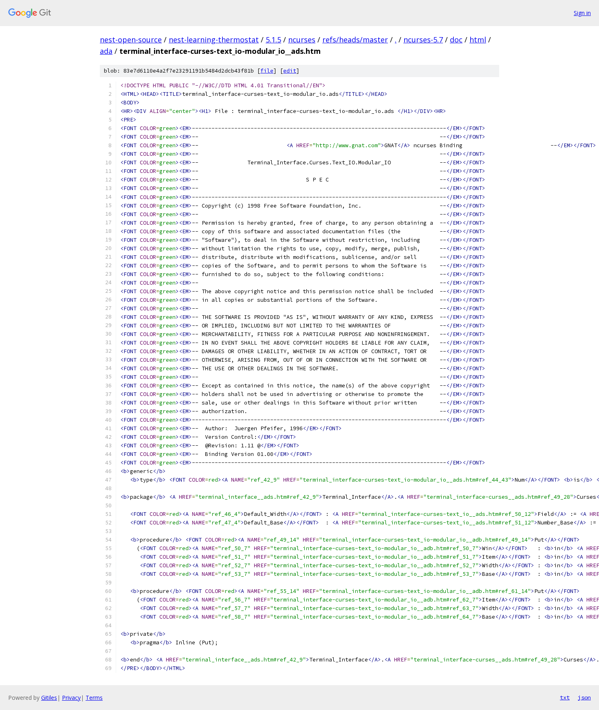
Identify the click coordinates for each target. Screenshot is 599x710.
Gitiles (49, 697)
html (477, 39)
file (266, 70)
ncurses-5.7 (423, 39)
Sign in (582, 13)
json (584, 697)
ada (106, 51)
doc (456, 39)
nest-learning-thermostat (214, 39)
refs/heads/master (355, 39)
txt (565, 697)
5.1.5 (273, 39)
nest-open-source (131, 39)
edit (289, 70)
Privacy (71, 697)
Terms (94, 697)
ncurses (301, 39)
